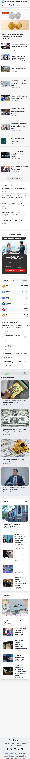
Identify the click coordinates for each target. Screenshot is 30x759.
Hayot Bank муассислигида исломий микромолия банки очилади (12, 220)
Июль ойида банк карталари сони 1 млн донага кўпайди (21, 657)
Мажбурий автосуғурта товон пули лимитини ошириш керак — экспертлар (20, 538)
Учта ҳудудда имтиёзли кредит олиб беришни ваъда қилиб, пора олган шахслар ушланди (15, 353)
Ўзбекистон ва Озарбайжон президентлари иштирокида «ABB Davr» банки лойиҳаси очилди (19, 125)
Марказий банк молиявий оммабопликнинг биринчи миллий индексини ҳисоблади (21, 644)
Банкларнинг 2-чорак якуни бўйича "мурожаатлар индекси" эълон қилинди (13, 213)
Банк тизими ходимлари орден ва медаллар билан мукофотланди (18, 139)
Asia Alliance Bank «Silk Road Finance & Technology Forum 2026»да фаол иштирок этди (19, 96)
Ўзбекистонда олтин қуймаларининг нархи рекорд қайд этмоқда (14, 345)
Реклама (24, 743)
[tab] (6, 280)
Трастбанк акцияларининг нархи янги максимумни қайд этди (19, 70)
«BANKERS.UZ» (8, 753)
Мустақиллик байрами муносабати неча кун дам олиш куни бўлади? (14, 188)
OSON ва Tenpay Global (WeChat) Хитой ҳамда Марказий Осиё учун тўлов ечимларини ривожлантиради (19, 58)
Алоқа (18, 743)
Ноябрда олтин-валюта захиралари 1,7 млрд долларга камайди (14, 460)
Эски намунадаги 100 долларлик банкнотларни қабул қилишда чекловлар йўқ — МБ (14, 337)
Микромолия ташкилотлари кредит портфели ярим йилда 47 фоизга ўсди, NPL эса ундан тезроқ (15, 205)
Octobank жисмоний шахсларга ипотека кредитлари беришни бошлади (17, 154)
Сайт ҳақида (6, 743)
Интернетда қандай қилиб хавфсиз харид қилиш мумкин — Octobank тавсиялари (14, 362)
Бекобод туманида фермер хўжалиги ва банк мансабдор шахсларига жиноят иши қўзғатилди (15, 327)
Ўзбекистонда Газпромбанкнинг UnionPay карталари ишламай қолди (14, 401)
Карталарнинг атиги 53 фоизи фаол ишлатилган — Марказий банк (19, 168)
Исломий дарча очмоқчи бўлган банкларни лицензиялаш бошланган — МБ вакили (19, 111)
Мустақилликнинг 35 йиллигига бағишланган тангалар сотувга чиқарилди (12, 36)
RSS (13, 743)
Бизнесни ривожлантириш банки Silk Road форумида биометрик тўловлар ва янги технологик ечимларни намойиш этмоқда (19, 46)
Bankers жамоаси (16, 745)
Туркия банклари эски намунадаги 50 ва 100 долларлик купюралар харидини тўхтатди (14, 430)
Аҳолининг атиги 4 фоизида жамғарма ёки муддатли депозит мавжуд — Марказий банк (19, 82)
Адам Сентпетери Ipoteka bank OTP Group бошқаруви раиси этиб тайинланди (14, 196)
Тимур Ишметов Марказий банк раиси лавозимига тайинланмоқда (14, 488)
